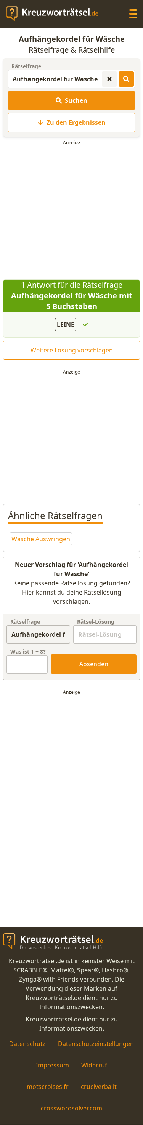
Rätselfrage (26, 66)
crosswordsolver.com (71, 1108)
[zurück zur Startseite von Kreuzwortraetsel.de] (56, 13)
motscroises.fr (48, 1086)
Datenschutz (27, 1043)
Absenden (93, 664)
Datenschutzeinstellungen (96, 1043)
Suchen (76, 100)
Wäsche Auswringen (40, 539)
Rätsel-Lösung (95, 621)
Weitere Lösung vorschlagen (72, 350)
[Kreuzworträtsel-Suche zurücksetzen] (109, 79)
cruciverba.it (99, 1086)
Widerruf (94, 1065)
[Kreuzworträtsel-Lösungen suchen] (126, 79)
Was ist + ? (28, 651)
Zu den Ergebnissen (76, 122)
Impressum (52, 1065)
